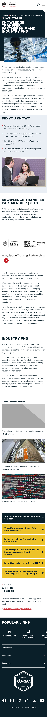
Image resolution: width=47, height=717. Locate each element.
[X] (34, 701)
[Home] (9, 7)
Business (14, 15)
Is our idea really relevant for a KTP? (22, 563)
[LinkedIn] (19, 701)
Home (5, 15)
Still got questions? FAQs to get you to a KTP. (22, 518)
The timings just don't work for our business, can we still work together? (21, 552)
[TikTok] (26, 701)
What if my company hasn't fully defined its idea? (20, 529)
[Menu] (43, 5)
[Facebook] (4, 701)
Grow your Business (31, 15)
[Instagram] (12, 701)
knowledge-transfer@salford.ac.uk (17, 609)
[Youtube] (42, 701)
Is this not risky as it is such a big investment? (20, 540)
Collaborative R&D (12, 18)
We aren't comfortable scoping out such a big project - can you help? (21, 573)
